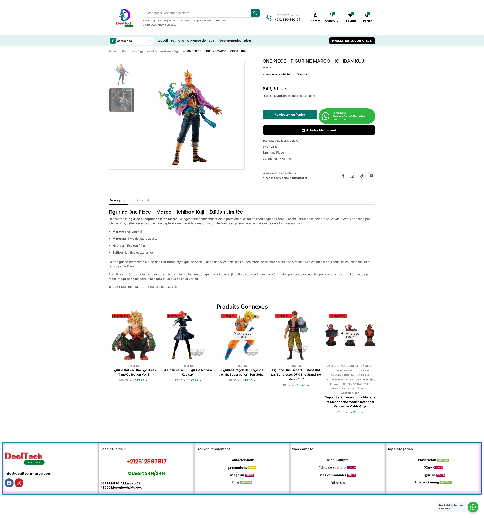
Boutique (128, 51)
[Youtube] (371, 175)
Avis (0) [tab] (142, 200)
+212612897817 (146, 461)
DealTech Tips (364, 379)
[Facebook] (343, 175)
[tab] (118, 201)
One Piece (277, 152)
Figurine (179, 51)
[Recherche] (255, 13)
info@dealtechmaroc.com (28, 473)
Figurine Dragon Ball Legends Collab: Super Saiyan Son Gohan (242, 372)
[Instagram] (352, 175)
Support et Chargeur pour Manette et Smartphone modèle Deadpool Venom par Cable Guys (350, 402)
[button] (315, 17)
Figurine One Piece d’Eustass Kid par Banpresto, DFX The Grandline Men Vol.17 (296, 374)
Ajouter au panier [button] (130, 336)
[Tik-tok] (362, 175)
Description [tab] (118, 200)
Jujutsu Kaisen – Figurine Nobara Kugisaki (188, 372)
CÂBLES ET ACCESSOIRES (343, 366)
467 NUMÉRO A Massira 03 (120, 483)
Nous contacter (295, 178)
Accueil (114, 51)
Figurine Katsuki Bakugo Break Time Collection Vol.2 (134, 372)
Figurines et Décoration (154, 51)
